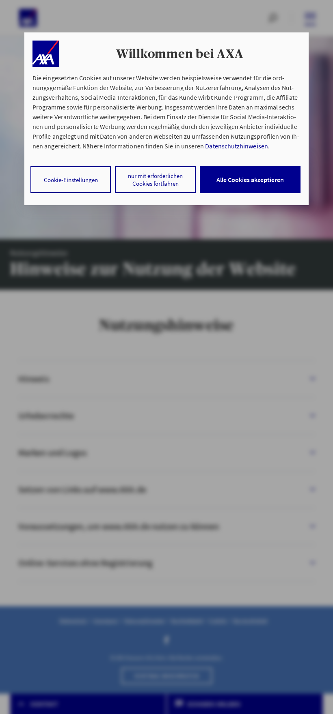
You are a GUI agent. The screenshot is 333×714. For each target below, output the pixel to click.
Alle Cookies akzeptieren (250, 180)
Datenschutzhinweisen (236, 146)
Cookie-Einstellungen (71, 180)
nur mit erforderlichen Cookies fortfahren (155, 179)
